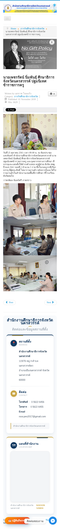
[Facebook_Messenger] (53, 524)
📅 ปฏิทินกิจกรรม (17, 520)
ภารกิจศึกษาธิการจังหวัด (26, 96)
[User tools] (52, 94)
